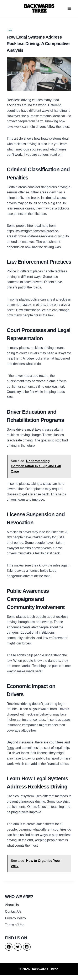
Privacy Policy (15, 918)
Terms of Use (14, 925)
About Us (12, 905)
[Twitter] (17, 947)
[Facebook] (8, 947)
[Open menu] (69, 8)
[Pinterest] (27, 947)
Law (9, 30)
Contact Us (13, 911)
